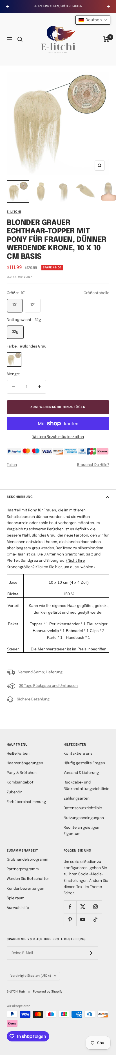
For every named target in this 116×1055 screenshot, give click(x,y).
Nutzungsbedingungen (84, 818)
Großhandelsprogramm (27, 859)
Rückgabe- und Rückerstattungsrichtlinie (86, 786)
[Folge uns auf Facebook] (70, 906)
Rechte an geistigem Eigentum (82, 831)
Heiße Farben (18, 754)
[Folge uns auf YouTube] (82, 919)
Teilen (12, 465)
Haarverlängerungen (25, 763)
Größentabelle (96, 293)
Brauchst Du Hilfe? (93, 465)
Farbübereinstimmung (26, 802)
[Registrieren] (90, 953)
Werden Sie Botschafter (28, 879)
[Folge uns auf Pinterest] (70, 919)
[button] (93, 20)
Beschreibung (20, 497)
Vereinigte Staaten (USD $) (30, 976)
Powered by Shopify (48, 991)
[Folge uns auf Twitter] (82, 906)
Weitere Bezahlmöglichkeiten (58, 437)
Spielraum (15, 898)
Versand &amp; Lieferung (40, 672)
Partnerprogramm (23, 869)
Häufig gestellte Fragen (84, 763)
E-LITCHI (14, 212)
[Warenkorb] (106, 39)
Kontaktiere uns (78, 754)
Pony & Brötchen (22, 773)
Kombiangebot (20, 782)
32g (15, 332)
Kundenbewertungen (25, 889)
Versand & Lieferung (81, 773)
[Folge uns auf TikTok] (95, 919)
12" (32, 305)
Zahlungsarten (77, 798)
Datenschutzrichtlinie (83, 808)
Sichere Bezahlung (33, 699)
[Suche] (20, 39)
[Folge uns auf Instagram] (95, 906)
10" (14, 305)
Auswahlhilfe (18, 908)
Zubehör (14, 792)
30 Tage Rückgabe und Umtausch (48, 686)
